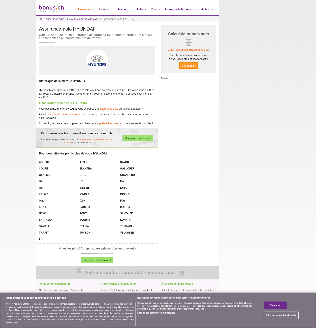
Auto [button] (139, 9)
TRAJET (44, 232)
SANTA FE (126, 213)
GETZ (83, 175)
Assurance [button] (84, 9)
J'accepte (275, 305)
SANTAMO (45, 219)
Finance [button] (104, 9)
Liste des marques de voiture (84, 19)
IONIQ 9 (125, 194)
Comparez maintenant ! (97, 260)
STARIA (84, 226)
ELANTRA (86, 168)
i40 (41, 187)
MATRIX (125, 207)
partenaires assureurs (112, 123)
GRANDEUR (127, 175)
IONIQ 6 (84, 194)
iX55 (122, 200)
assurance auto (109, 108)
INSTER (84, 187)
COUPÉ (43, 168)
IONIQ (123, 187)
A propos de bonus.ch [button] (179, 9)
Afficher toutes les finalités (281, 315)
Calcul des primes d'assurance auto (188, 49)
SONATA (125, 219)
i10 (41, 181)
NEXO (42, 213)
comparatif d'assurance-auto (64, 114)
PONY (83, 213)
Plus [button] (154, 9)
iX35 (82, 200)
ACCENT (44, 162)
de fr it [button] (205, 9)
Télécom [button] (123, 9)
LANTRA (85, 207)
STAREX (44, 226)
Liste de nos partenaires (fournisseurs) (156, 312)
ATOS (83, 162)
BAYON (124, 162)
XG (41, 239)
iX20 (41, 200)
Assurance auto (55, 19)
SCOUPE (85, 219)
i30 (122, 181)
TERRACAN (127, 226)
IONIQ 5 (43, 194)
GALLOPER (127, 168)
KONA (42, 207)
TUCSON (85, 232)
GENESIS (44, 175)
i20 (81, 181)
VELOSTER (127, 232)
